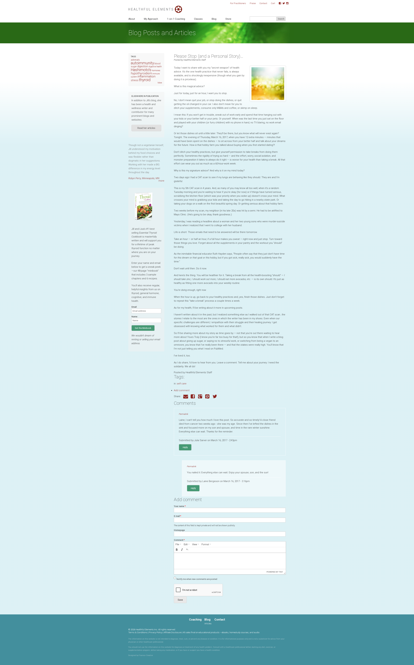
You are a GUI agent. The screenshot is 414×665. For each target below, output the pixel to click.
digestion (142, 66)
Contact (263, 3)
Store (228, 18)
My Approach (151, 18)
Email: (134, 307)
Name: (134, 317)
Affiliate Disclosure (172, 632)
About (131, 18)
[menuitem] (178, 544)
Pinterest (207, 396)
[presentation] (178, 544)
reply (185, 447)
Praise (253, 3)
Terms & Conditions (137, 632)
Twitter (282, 3)
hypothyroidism (141, 73)
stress (134, 80)
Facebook (278, 3)
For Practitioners (238, 3)
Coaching (195, 619)
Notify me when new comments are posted (197, 579)
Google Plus (200, 396)
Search (281, 19)
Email (185, 396)
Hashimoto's (141, 70)
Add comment (182, 390)
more (161, 180)
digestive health (155, 66)
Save (180, 599)
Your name (180, 506)
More (160, 83)
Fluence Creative (146, 655)
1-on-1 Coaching (176, 18)
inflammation (146, 76)
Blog (214, 18)
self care (181, 383)
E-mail (177, 516)
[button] (176, 549)
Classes (198, 18)
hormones (156, 70)
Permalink (183, 414)
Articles (208, 623)
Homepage (179, 530)
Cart (273, 3)
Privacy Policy (155, 632)
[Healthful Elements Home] (155, 7)
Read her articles (146, 128)
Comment (179, 540)
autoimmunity (142, 63)
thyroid (145, 80)
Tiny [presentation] (281, 571)
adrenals (135, 60)
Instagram (286, 3)
